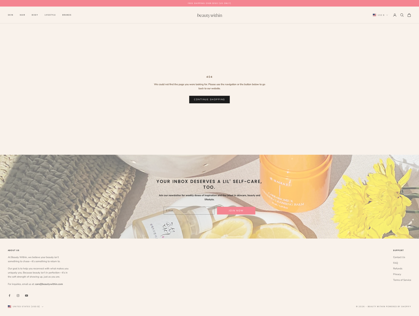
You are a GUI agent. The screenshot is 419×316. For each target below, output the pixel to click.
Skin (10, 15)
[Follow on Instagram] (18, 295)
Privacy (397, 274)
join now (236, 210)
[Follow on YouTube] (26, 295)
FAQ (395, 263)
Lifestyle (50, 15)
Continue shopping (209, 99)
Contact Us (399, 257)
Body (35, 15)
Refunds (397, 268)
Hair (22, 15)
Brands (67, 15)
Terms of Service (402, 280)
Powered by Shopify (398, 306)
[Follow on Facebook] (9, 295)
